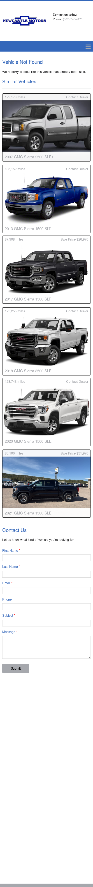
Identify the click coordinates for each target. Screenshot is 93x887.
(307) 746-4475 (72, 19)
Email (7, 582)
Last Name (11, 566)
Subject (8, 615)
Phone (7, 599)
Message (10, 631)
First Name (11, 550)
